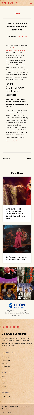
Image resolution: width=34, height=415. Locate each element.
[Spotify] (7, 327)
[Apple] (3, 327)
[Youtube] (18, 327)
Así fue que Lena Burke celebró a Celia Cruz (16, 258)
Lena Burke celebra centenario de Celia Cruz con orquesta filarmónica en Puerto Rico (15, 213)
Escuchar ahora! (11, 141)
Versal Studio (6, 409)
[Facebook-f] (11, 327)
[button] (19, 36)
